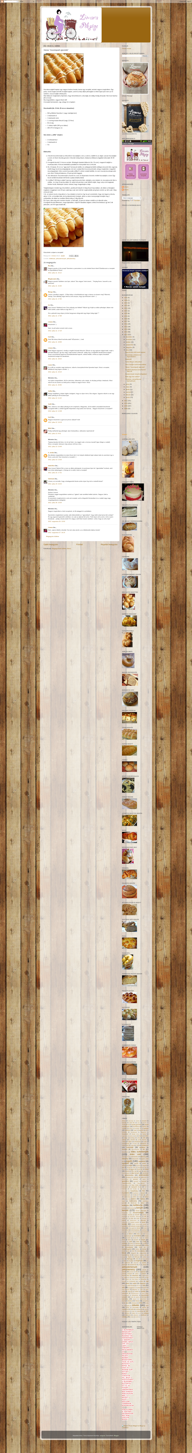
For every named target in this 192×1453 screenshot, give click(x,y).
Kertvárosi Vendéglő (127, 1214)
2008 (126, 408)
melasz (137, 1249)
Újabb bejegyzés (51, 544)
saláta (134, 1283)
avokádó (124, 1128)
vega (145, 1309)
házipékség (134, 1191)
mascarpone (129, 1247)
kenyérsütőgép (138, 1212)
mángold (124, 1245)
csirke (132, 1145)
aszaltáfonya (136, 1126)
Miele (124, 1253)
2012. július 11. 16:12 (55, 273)
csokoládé (129, 1147)
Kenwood (131, 1208)
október (128, 342)
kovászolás (125, 1226)
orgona (146, 1258)
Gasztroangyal (125, 1173)
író (133, 1195)
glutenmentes (129, 1175)
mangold (144, 1243)
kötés (145, 1228)
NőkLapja (137, 1257)
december (129, 337)
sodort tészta (130, 1285)
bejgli (135, 1130)
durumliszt (125, 1152)
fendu (134, 1167)
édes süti (135, 1154)
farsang (128, 1167)
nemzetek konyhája (139, 1255)
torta (140, 1303)
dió (144, 1149)
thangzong (145, 1301)
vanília (132, 1309)
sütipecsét (130, 1291)
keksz (142, 1203)
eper (130, 1165)
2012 (126, 334)
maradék (131, 1245)
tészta (137, 1301)
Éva (49, 266)
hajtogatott (125, 1187)
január (128, 397)
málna (131, 1243)
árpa (139, 1122)
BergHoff (140, 1130)
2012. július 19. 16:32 (55, 484)
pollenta (137, 1273)
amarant (144, 1121)
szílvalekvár (135, 1295)
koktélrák (144, 1218)
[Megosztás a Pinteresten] (78, 256)
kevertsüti (124, 1216)
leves (146, 1236)
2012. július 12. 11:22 (55, 398)
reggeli (125, 1277)
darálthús (142, 1147)
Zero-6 (139, 1313)
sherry (123, 1285)
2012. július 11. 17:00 (55, 299)
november (129, 339)
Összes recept (126, 48)
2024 (126, 303)
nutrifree (144, 1257)
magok (143, 1239)
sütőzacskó (125, 1293)
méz (133, 1251)
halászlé (124, 1189)
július (127, 350)
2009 (126, 406)
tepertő (124, 1301)
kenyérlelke (125, 1212)
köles (145, 1226)
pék (139, 1264)
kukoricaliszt (125, 1230)
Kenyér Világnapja (141, 1210)
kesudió (137, 1214)
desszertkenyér (135, 1149)
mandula (137, 1243)
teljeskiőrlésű (143, 1299)
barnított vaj (138, 1128)
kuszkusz (144, 1230)
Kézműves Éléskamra (135, 1216)
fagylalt (145, 1165)
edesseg (143, 1156)
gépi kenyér (135, 1173)
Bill (146, 1130)
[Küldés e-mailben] (70, 256)
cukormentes (137, 1141)
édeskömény (134, 1156)
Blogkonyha (52, 279)
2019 (126, 316)
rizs (147, 1277)
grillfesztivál (143, 1177)
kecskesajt (133, 1203)
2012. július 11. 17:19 (55, 331)
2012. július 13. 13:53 (55, 459)
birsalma (124, 1132)
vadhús (144, 1307)
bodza (144, 1134)
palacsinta (136, 1262)
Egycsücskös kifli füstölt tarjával (135, 352)
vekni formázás (126, 1311)
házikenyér (124, 1191)
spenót (145, 1287)
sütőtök (143, 1291)
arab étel (132, 1122)
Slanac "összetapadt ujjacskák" (135, 367)
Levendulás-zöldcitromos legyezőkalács (133, 355)
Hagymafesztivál (126, 1183)
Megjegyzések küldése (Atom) (61, 548)
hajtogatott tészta (136, 1187)
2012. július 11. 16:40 (55, 286)
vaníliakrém (139, 1309)
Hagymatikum (125, 1185)
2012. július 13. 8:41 (54, 433)
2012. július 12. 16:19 (55, 422)
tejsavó (134, 1299)
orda (137, 1259)
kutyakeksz (125, 1232)
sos (144, 1285)
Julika (50, 391)
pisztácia (131, 1271)
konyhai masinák (134, 1222)
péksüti (144, 1270)
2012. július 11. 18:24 (55, 359)
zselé (137, 1317)
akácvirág (130, 1120)
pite (137, 1271)
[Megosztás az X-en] (74, 256)
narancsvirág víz (126, 1255)
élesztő (136, 1163)
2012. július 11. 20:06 (55, 385)
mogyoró (133, 1253)
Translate (137, 200)
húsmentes (135, 1193)
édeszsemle (135, 1159)
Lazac (50, 365)
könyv (124, 1228)
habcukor (136, 1181)
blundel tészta (135, 1134)
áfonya (124, 1121)
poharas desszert (127, 1273)
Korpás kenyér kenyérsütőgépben (136, 374)
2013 (126, 332)
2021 (126, 311)
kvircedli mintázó (134, 1232)
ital (137, 1195)
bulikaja (132, 1138)
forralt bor (139, 1169)
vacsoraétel (135, 1307)
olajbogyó (130, 1259)
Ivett (49, 337)
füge (140, 1171)
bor (136, 1136)
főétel (146, 1169)
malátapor (125, 1243)
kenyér (125, 1210)
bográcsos (124, 1136)
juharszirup (127, 1197)
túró (147, 1305)
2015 (126, 326)
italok (141, 1195)
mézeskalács (141, 1251)
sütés (141, 1289)
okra (123, 1258)
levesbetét (127, 1237)
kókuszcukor (133, 1220)
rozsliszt (140, 1281)
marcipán (138, 1245)
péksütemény (71, 258)
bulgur (126, 1138)
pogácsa (142, 1271)
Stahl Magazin (125, 1289)
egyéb (129, 1161)
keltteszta (125, 1205)
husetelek (125, 1193)
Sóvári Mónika (131, 1287)
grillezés (136, 1177)
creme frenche (142, 1139)
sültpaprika (134, 1289)
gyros (144, 1179)
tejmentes (125, 1299)
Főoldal (79, 544)
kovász (124, 1224)
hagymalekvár (141, 1183)
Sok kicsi (138, 1285)
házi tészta (143, 1188)
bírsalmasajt (134, 1132)
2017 (126, 321)
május (128, 387)
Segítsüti (142, 1283)
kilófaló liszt (125, 1218)
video (133, 1311)
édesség (125, 1159)
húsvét (143, 1193)
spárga (139, 1287)
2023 (126, 305)
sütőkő (136, 1291)
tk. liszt (126, 1303)
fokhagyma (131, 1169)
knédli (137, 1218)
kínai (132, 1218)
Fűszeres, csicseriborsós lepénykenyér (133, 380)
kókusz (124, 1220)
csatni (145, 1141)
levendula (137, 1236)
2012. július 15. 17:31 (55, 472)
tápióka (137, 1297)
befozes (146, 1128)
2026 (126, 297)
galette (145, 1171)
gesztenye (145, 1173)
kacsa (140, 1197)
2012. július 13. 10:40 (55, 446)
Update (127, 1307)
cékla (138, 1138)
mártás (146, 1245)
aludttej (137, 1120)
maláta (144, 1241)
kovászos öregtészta (136, 1226)
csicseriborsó (125, 1143)
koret (143, 1222)
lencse (146, 1233)
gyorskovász (125, 1179)
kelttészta (52, 258)
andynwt (102, 1435)
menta (144, 1249)
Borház (141, 1136)
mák (130, 1241)
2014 (126, 329)
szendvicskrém (135, 1293)
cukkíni (130, 1141)
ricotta (142, 1277)
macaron (136, 1239)
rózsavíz (124, 1281)
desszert (124, 1149)
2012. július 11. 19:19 (55, 372)
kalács (142, 1199)
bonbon (131, 1136)
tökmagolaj (126, 1305)
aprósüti (124, 1122)
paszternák (133, 1264)
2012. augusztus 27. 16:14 (56, 532)
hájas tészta (135, 1185)
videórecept (140, 1311)
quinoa (144, 1273)
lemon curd (139, 1234)
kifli (145, 1216)
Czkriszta (51, 479)
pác (147, 1261)
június (128, 384)
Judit (50, 404)
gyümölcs (125, 1181)
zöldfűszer (143, 1315)
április (128, 389)
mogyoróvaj (143, 1253)
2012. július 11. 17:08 (55, 316)
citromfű (132, 1139)
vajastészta (125, 1309)
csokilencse (144, 1145)
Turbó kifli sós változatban (133, 362)
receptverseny (144, 1275)
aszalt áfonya (125, 1124)
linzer (129, 1239)
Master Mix (142, 1247)
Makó (137, 1241)
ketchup (144, 1214)
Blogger (116, 1435)
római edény (135, 1279)
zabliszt (133, 1313)
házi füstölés (133, 1188)
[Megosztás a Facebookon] (76, 256)
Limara (50, 322)
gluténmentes (143, 1175)
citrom (124, 1139)
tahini (132, 1297)
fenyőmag (140, 1167)
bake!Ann (51, 465)
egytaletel (141, 1161)
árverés (144, 1122)
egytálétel (125, 1163)
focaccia (124, 1169)
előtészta (124, 1165)
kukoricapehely (135, 1230)
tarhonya (144, 1297)
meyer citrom (125, 1251)
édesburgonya (125, 1156)
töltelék (135, 1305)
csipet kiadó (125, 1145)
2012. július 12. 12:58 (55, 411)
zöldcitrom (135, 1315)
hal (145, 1187)
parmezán (125, 1264)
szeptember (130, 345)
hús (143, 1191)
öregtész (131, 1261)
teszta (130, 1301)
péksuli (144, 1264)
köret (138, 1228)
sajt (147, 1281)
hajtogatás (143, 1185)
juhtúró (134, 1197)
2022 (126, 308)
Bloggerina (143, 1132)
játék (147, 1195)
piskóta (124, 1271)
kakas (126, 1199)
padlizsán (127, 1262)
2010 (126, 403)
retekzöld (131, 1277)
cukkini (124, 1141)
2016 (126, 324)
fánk (123, 1167)
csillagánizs (143, 1143)
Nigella (130, 1257)
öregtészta (139, 1261)
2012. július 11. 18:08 (55, 342)
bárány (131, 1128)
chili (144, 1138)
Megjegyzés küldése (52, 536)
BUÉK (146, 1136)
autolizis (144, 1126)
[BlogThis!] (72, 256)
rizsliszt (127, 1279)
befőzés (127, 1130)
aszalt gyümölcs (136, 1124)
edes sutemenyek (139, 1151)
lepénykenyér (127, 1236)
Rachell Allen (125, 1275)
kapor (123, 1201)
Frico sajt (133, 1171)
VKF (147, 1311)
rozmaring (143, 1279)
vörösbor (126, 1313)
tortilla (147, 1303)
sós (123, 1287)
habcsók (144, 1181)
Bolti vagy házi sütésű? (132, 376)
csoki (137, 1145)
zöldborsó (128, 1315)
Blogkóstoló (125, 1134)
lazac (125, 1233)
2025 (126, 300)
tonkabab (134, 1303)
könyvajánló (131, 1228)
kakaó (146, 1197)
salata (127, 1283)
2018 (126, 319)
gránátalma (128, 1177)
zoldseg (146, 1313)
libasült (134, 1237)
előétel (144, 1163)
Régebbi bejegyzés (109, 544)
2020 (126, 313)
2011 (126, 400)
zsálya (132, 1317)
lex (49, 305)
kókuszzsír (125, 1222)
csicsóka (134, 1143)
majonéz (124, 1241)
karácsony (133, 1201)
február (128, 395)
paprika (144, 1262)
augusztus (129, 347)
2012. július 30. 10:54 (55, 502)
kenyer (139, 1207)
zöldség (124, 1317)
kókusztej (143, 1220)
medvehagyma (126, 1249)
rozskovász (132, 1281)
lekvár (131, 1234)
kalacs (133, 1199)
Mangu (50, 292)
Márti (50, 428)
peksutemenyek (61, 258)
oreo (142, 1258)
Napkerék (128, 359)
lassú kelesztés (144, 1232)
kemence (124, 1208)
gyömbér (135, 1179)
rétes (137, 1277)
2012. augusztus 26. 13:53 (56, 521)
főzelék (127, 1171)
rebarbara (135, 1275)
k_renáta (51, 452)
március (128, 392)
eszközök (138, 1165)
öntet (125, 1261)
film (146, 1167)
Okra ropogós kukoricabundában (135, 364)
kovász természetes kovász (139, 1224)
